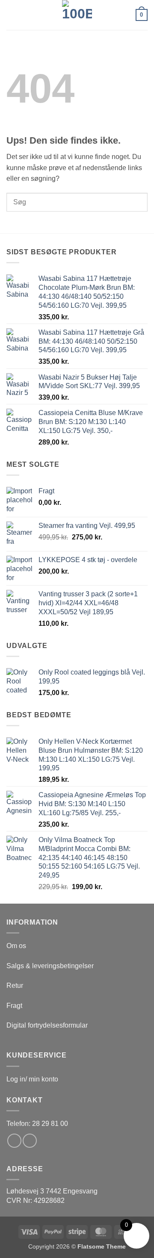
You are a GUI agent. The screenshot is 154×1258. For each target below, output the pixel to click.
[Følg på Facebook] (14, 1141)
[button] (11, 14)
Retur (14, 985)
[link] (52, 1191)
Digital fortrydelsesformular (47, 1025)
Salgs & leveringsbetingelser (50, 965)
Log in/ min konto (32, 1079)
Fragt (14, 1005)
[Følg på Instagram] (30, 1141)
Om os (16, 945)
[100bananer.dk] (77, 15)
